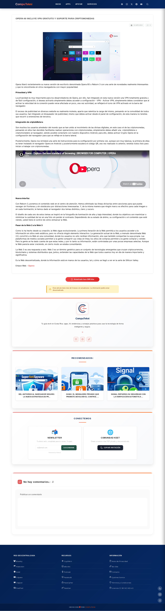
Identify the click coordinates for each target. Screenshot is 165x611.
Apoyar (78, 4)
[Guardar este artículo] (160, 600)
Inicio (58, 4)
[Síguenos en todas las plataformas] (89, 339)
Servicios (92, 4)
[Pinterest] (136, 4)
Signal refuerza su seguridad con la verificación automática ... (128, 395)
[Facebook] (122, 4)
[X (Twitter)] (132, 4)
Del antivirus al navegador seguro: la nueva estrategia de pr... (37, 395)
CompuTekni (90, 607)
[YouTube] (141, 4)
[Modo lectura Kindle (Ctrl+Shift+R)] (160, 594)
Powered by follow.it (55, 452)
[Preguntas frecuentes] (82, 339)
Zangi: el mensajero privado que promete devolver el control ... (82, 395)
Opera (31, 265)
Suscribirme (68, 448)
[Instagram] (127, 4)
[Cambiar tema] (160, 588)
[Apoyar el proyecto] (76, 339)
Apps (68, 4)
